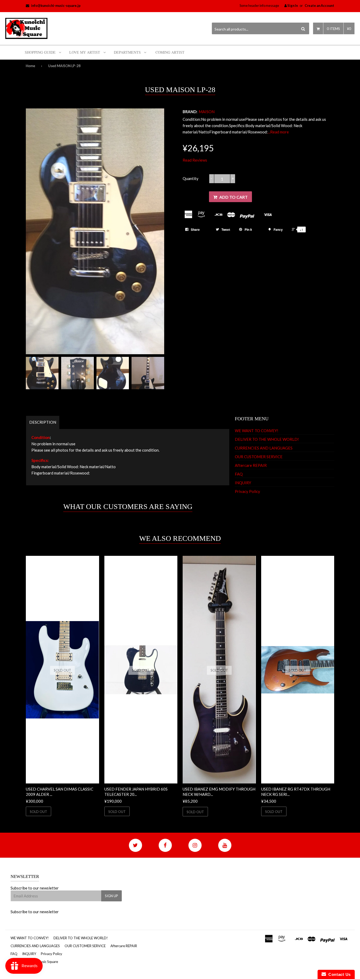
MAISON (207, 111)
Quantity (190, 178)
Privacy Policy (247, 491)
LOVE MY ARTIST (84, 52)
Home (30, 66)
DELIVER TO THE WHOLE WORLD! (267, 439)
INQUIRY (243, 482)
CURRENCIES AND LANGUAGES (264, 448)
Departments (127, 52)
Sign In (292, 5)
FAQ (239, 474)
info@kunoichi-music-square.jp (56, 5)
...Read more (278, 131)
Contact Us (338, 974)
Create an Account (319, 5)
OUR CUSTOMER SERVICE (259, 456)
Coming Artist (169, 52)
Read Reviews (195, 160)
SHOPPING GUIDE (40, 52)
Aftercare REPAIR (251, 465)
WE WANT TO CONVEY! (256, 430)
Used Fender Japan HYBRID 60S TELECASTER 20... (136, 792)
